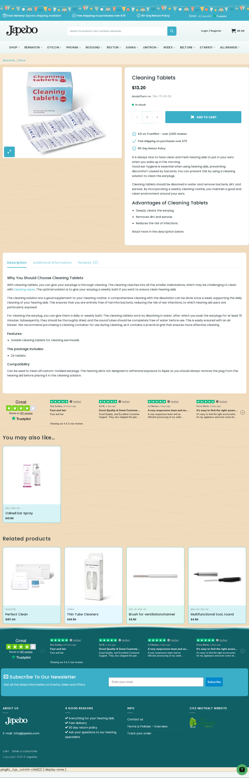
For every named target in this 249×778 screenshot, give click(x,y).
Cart (6, 751)
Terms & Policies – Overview (147, 726)
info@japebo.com (26, 733)
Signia (131, 47)
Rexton (113, 47)
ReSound (93, 47)
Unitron (149, 47)
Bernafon (32, 47)
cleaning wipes (24, 289)
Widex (168, 47)
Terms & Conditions (25, 751)
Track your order (139, 733)
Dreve (22, 60)
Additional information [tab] (52, 262)
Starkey (206, 47)
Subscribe (214, 682)
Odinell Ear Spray (19, 513)
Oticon (53, 47)
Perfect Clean (16, 614)
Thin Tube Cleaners (82, 614)
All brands (228, 47)
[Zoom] (9, 152)
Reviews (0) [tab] (88, 262)
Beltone (186, 47)
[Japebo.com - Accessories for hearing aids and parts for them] (22, 31)
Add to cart (207, 117)
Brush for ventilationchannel (152, 614)
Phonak (72, 47)
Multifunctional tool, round (212, 614)
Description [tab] (17, 262)
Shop (13, 47)
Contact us (135, 719)
